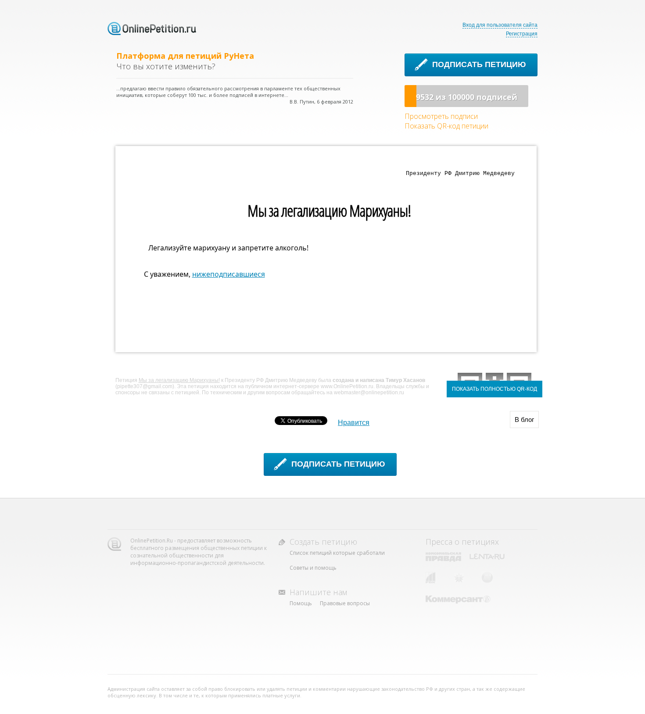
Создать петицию (323, 541)
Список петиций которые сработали (337, 553)
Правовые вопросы (345, 603)
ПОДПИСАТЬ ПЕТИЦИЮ (479, 64)
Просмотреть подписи (441, 116)
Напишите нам (318, 592)
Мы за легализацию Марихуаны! (179, 380)
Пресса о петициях (462, 541)
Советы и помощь (313, 567)
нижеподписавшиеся (228, 274)
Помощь (301, 603)
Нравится (353, 422)
